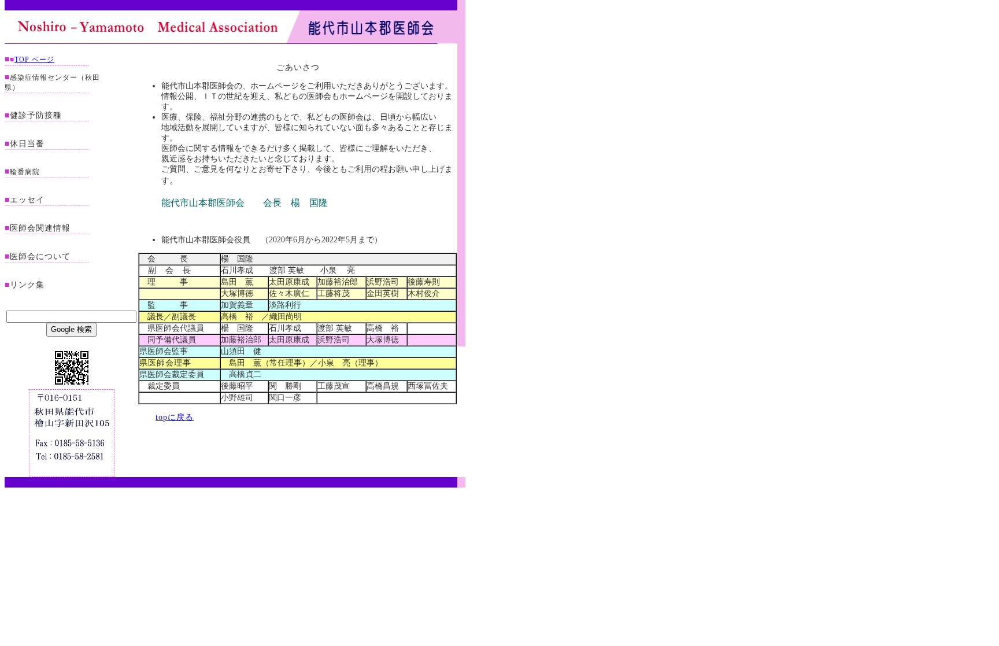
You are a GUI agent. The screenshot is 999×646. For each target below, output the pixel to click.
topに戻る (175, 417)
